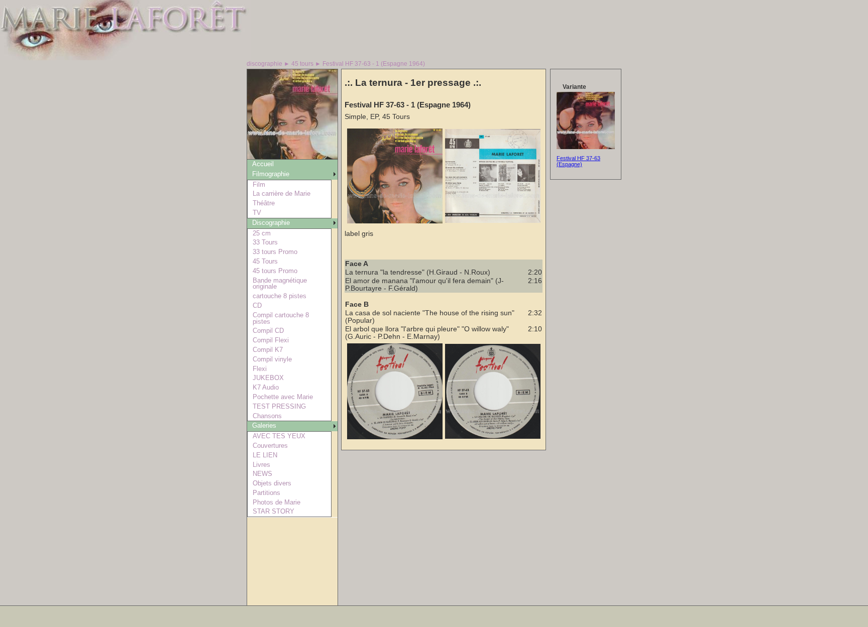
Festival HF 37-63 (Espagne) (578, 161)
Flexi (260, 368)
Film (259, 184)
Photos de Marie (276, 502)
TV (257, 212)
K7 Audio (266, 387)
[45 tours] (292, 156)
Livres (261, 464)
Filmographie (270, 174)
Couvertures (270, 445)
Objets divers (272, 483)
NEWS (262, 473)
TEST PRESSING (279, 406)
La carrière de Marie (281, 193)
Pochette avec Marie (283, 397)
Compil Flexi (271, 340)
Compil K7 (268, 349)
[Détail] (586, 147)
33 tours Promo (275, 252)
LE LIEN (265, 455)
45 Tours (265, 261)
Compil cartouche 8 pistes (281, 318)
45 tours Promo (275, 271)
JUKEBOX (268, 378)
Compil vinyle (272, 359)
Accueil (263, 164)
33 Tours (265, 242)
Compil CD (268, 330)
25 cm (262, 233)
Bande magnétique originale (280, 284)
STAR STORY (273, 511)
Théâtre (264, 203)
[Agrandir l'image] (395, 221)
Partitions (266, 492)
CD (257, 305)
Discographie (271, 222)
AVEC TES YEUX (279, 436)
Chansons (267, 416)
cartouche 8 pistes (279, 296)
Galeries (264, 425)
